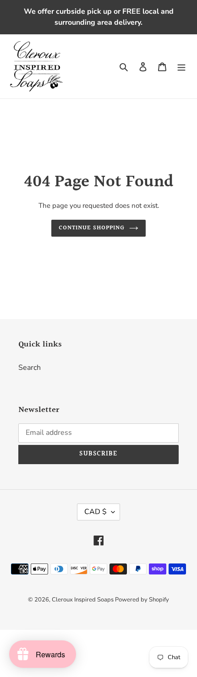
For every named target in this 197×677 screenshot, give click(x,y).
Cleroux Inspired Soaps (83, 600)
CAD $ (95, 512)
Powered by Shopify (142, 600)
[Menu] (181, 66)
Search (29, 368)
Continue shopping (92, 228)
